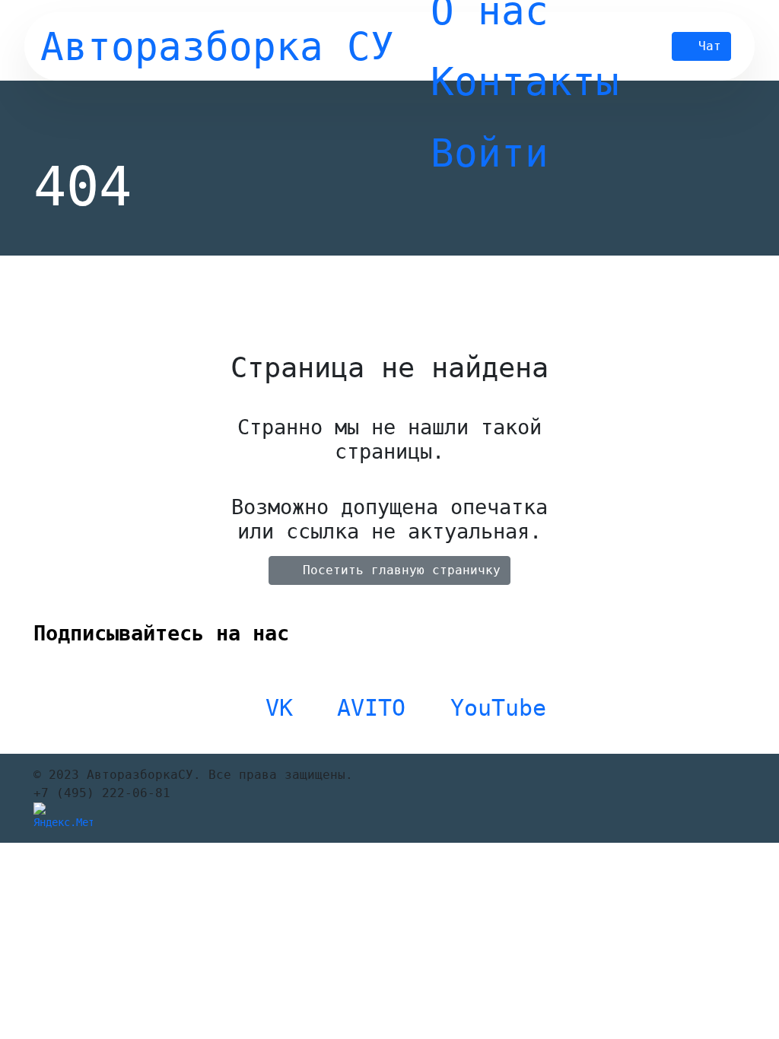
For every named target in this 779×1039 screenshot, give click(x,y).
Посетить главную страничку (402, 570)
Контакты (525, 81)
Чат (709, 46)
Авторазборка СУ (217, 46)
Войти (489, 153)
